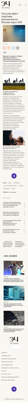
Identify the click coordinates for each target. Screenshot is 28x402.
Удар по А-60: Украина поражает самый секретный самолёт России (8, 244)
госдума (9, 182)
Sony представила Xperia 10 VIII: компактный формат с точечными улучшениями (11, 213)
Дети (9, 192)
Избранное (13, 192)
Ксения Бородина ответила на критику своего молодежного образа (11, 231)
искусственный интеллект (10, 185)
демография (16, 182)
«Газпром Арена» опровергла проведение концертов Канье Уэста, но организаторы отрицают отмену (12, 205)
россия (13, 188)
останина (21, 185)
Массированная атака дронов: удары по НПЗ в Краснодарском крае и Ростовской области (12, 223)
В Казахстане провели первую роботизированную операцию (20, 244)
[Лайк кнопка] (5, 52)
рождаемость (7, 188)
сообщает (13, 56)
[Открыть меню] (26, 5)
